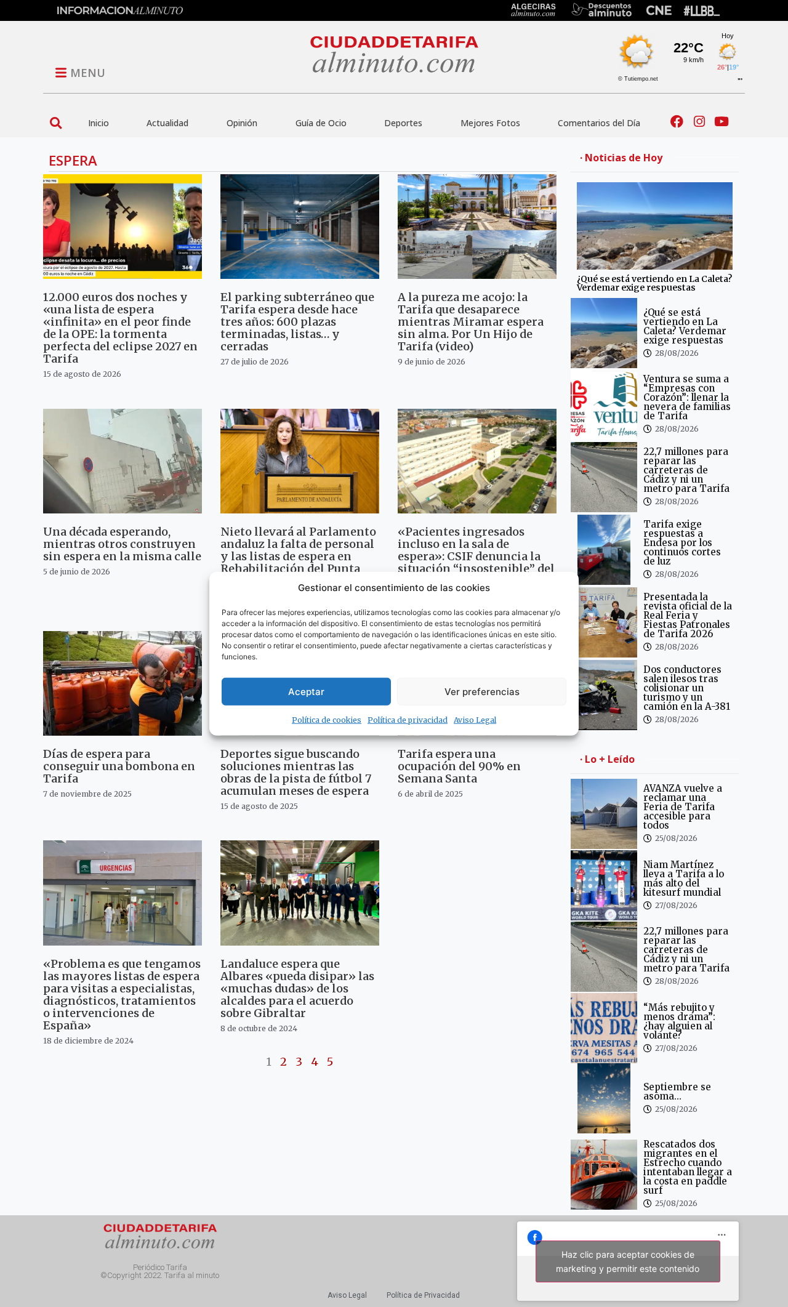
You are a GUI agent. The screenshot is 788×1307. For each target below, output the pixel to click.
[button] (56, 123)
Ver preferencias (482, 691)
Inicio (98, 123)
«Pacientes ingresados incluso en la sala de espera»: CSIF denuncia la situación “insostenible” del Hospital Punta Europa (476, 556)
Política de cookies (326, 720)
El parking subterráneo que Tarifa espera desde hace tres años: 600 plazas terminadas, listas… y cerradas (297, 321)
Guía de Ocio (321, 123)
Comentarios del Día (599, 123)
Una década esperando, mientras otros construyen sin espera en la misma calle (122, 544)
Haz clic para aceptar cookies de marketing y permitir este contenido (627, 1261)
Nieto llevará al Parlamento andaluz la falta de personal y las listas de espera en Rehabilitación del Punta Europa (298, 556)
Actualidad (167, 123)
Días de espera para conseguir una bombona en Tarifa (119, 766)
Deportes (403, 123)
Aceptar (306, 691)
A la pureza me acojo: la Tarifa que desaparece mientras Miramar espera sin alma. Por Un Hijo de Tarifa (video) (471, 321)
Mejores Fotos (490, 123)
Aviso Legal (475, 720)
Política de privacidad (408, 720)
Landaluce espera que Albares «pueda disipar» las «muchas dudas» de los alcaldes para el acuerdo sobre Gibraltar (297, 988)
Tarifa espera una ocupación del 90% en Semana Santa (459, 766)
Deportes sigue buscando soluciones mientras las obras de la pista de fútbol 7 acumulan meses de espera (295, 772)
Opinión (242, 123)
